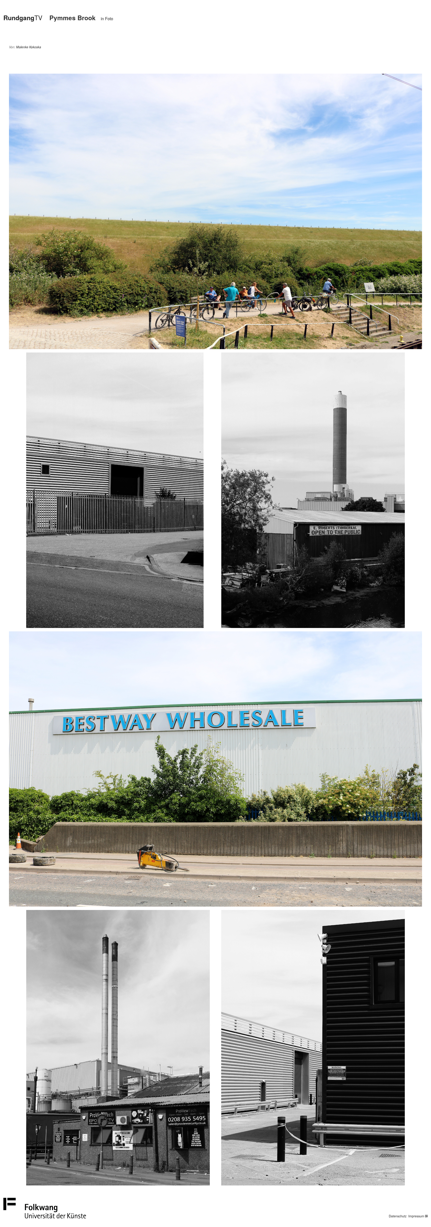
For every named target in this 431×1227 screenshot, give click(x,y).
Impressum (416, 1216)
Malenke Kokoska (28, 47)
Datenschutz (398, 1216)
